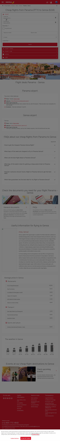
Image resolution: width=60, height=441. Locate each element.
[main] (30, 435)
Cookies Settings (15, 438)
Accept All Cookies (25, 438)
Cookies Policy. (35, 434)
